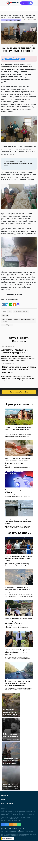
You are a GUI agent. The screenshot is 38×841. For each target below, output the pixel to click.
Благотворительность (16, 15)
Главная (3, 15)
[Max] (18, 305)
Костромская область (21, 312)
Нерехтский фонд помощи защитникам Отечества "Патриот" (18, 320)
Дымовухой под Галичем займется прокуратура (14, 351)
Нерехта (5, 315)
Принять (20, 835)
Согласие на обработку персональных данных (20, 827)
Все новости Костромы (13, 20)
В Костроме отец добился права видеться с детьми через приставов (18, 370)
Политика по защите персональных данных (19, 829)
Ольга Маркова (7, 325)
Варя (9, 312)
